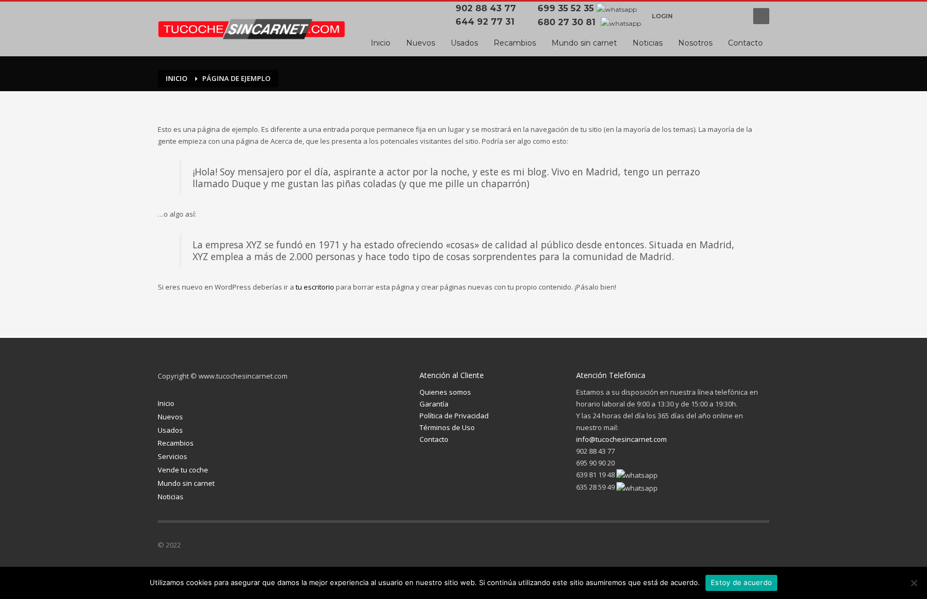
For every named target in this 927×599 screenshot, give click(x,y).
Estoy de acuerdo (741, 582)
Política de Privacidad (454, 415)
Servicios (172, 456)
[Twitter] (697, 547)
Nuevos (170, 416)
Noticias (170, 496)
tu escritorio (315, 287)
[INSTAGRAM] (713, 16)
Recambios (176, 443)
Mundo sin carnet (186, 483)
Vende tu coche (183, 470)
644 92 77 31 (487, 22)
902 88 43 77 (488, 8)
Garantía (434, 404)
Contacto (434, 439)
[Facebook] (691, 16)
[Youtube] (734, 16)
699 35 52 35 (566, 8)
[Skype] (761, 547)
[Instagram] (718, 547)
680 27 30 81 (568, 22)
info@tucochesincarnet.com (621, 439)
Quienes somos (445, 392)
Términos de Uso (447, 427)
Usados (170, 430)
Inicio (166, 403)
